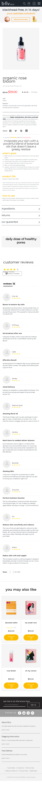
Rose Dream (11, 671)
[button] (18, 73)
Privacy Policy (23, 771)
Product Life (9, 176)
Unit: (4, 98)
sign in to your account (34, 4)
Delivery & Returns (11, 771)
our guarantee (10, 221)
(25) (15, 627)
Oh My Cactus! (30, 671)
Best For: (5, 103)
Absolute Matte (11, 623)
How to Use (8, 195)
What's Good (9, 153)
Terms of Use (30, 768)
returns (6, 215)
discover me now (21, 19)
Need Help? (33, 771)
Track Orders (11, 768)
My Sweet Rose (31, 623)
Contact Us (20, 768)
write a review (14, 273)
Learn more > (6, 730)
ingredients (8, 208)
